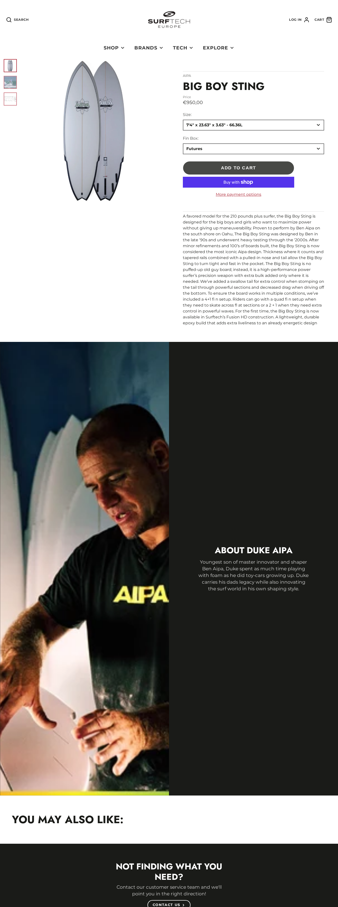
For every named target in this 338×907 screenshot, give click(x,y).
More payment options (238, 194)
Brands (145, 48)
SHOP (111, 48)
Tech (180, 48)
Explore (215, 48)
